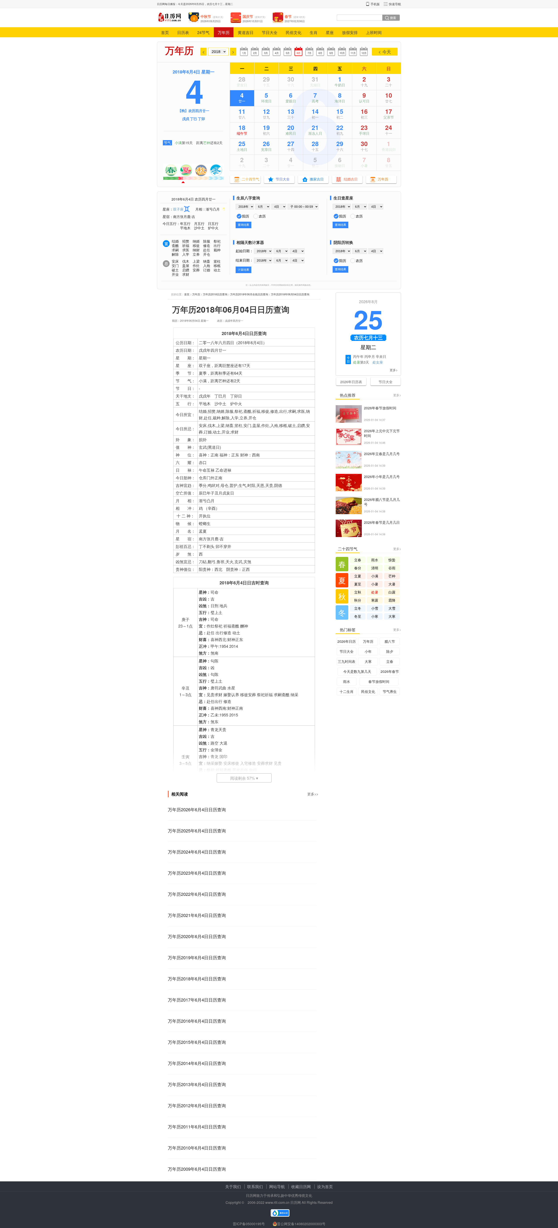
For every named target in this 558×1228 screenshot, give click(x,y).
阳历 (245, 216)
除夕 (389, 651)
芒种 (206, 142)
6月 (298, 53)
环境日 (266, 101)
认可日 (364, 101)
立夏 (357, 575)
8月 (320, 53)
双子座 (178, 209)
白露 (391, 592)
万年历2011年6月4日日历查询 (197, 1126)
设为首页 (325, 1186)
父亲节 (388, 117)
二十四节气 (250, 179)
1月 (244, 53)
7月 (309, 53)
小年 (368, 651)
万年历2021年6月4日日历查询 (197, 915)
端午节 (242, 133)
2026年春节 (390, 671)
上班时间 (374, 32)
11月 (353, 53)
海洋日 (340, 101)
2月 (255, 53)
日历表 (183, 32)
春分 (357, 567)
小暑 (374, 584)
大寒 (391, 616)
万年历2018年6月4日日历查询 (197, 978)
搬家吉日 (317, 179)
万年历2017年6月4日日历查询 (197, 1000)
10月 (342, 53)
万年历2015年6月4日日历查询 (197, 1042)
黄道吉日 (245, 32)
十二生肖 (347, 691)
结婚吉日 (351, 179)
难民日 (291, 133)
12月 (363, 53)
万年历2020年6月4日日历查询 (197, 936)
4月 (277, 53)
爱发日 (242, 84)
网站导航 (277, 1186)
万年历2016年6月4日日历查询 (197, 1021)
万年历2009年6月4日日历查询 (197, 1169)
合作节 (364, 165)
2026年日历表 (351, 381)
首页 (165, 32)
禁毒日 (266, 149)
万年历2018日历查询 (215, 294)
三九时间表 (346, 661)
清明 (374, 567)
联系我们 (255, 1186)
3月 (266, 53)
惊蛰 (391, 559)
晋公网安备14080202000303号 (301, 1224)
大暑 (391, 584)
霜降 (391, 600)
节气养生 (390, 691)
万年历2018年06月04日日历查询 (290, 294)
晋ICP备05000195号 (249, 1223)
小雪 (374, 608)
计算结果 (243, 269)
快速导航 (395, 4)
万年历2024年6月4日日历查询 (197, 852)
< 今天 (384, 51)
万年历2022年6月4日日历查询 (197, 894)
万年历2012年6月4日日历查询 (197, 1105)
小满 (178, 142)
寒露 (374, 600)
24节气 (203, 32)
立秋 (357, 592)
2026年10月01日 (253, 21)
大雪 (391, 608)
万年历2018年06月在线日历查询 (249, 294)
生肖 (314, 32)
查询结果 (243, 224)
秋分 (357, 600)
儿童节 (340, 84)
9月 (331, 53)
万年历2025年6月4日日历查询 (197, 830)
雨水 (374, 559)
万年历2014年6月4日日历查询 (197, 1063)
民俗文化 (293, 32)
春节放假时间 (378, 681)
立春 (357, 559)
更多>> (312, 793)
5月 (287, 53)
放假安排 (350, 32)
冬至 (357, 616)
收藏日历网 (301, 1186)
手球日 (364, 133)
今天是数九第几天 (357, 671)
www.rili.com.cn (277, 1202)
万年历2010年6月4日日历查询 (197, 1148)
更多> (394, 370)
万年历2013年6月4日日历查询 (197, 1084)
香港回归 (389, 149)
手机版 (375, 4)
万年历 (224, 32)
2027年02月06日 (295, 21)
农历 (262, 216)
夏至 (315, 133)
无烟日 (315, 84)
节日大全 (269, 32)
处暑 (356, 362)
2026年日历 (346, 641)
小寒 (374, 616)
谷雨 (391, 567)
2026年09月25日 (211, 21)
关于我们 (233, 1186)
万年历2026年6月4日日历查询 (197, 809)
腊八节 (389, 641)
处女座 (378, 362)
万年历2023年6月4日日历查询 (197, 873)
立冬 (357, 608)
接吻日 (340, 165)
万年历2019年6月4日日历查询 (197, 957)
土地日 (242, 149)
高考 (315, 101)
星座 (330, 32)
